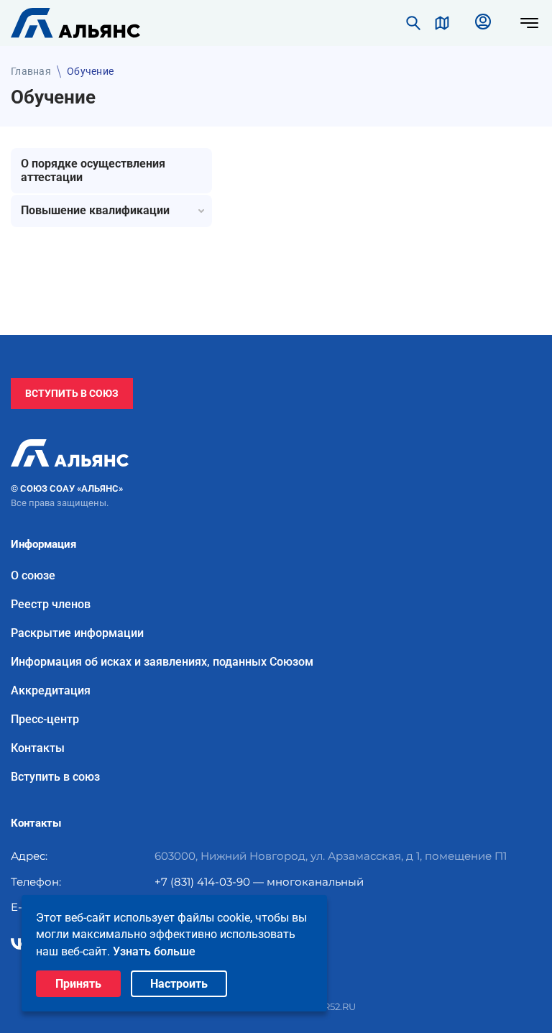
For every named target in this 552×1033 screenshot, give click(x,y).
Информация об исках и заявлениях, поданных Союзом (162, 662)
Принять (78, 984)
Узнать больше (154, 951)
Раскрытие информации (77, 633)
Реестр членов (51, 604)
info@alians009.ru (203, 907)
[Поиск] (413, 23)
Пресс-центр (45, 719)
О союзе (33, 575)
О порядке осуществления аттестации (93, 170)
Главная (31, 71)
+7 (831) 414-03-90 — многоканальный (259, 882)
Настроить (179, 984)
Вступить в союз (72, 393)
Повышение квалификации (95, 210)
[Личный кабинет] (483, 23)
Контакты (38, 748)
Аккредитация (51, 690)
